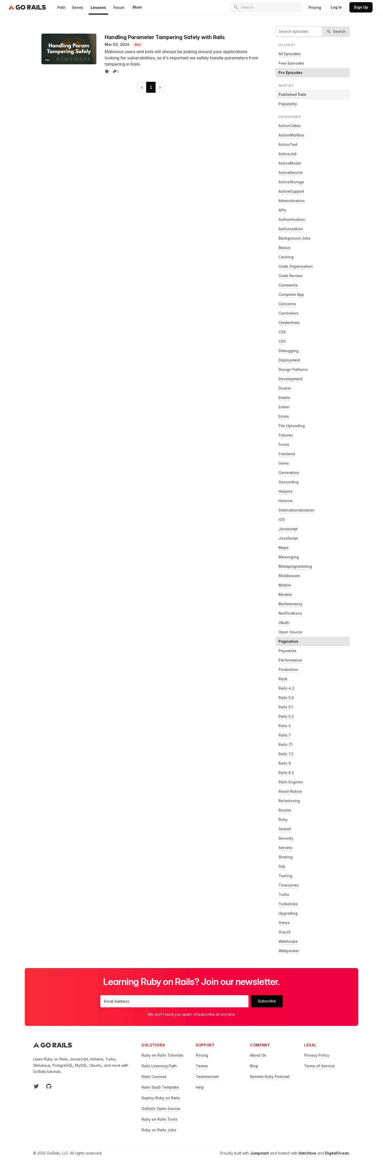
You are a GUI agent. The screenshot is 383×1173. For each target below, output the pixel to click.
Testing (285, 875)
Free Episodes (291, 63)
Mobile (285, 585)
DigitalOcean (337, 1153)
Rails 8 (285, 763)
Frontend (287, 454)
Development (291, 379)
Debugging (289, 350)
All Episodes (290, 54)
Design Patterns (293, 369)
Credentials (289, 322)
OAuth (284, 622)
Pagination (288, 641)
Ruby (283, 819)
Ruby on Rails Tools (159, 1119)
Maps (284, 547)
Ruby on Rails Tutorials (162, 1055)
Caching (286, 257)
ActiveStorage (291, 182)
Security (286, 838)
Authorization (291, 229)
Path (61, 7)
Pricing (314, 7)
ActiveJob (288, 154)
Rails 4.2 (286, 688)
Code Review (290, 275)
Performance (290, 660)
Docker (285, 388)
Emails (284, 397)
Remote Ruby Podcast (270, 1076)
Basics (285, 247)
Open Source (290, 632)
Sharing (286, 857)
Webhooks (288, 941)
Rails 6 (285, 725)
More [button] (137, 7)
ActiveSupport (291, 191)
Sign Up (361, 7)
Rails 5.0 (286, 697)
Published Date (292, 94)
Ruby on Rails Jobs (158, 1130)
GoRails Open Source (160, 1108)
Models (285, 594)
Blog (254, 1066)
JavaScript (288, 538)
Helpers (286, 491)
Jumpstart (259, 1153)
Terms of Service (319, 1066)
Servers (285, 847)
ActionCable (290, 125)
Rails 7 (285, 735)
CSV (282, 341)
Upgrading (288, 913)
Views (284, 922)
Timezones (289, 885)
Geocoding (289, 482)
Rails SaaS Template (160, 1087)
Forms (284, 444)
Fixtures (286, 435)
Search (285, 829)
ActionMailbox (291, 135)
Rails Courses (153, 1076)
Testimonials (207, 1076)
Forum (118, 7)
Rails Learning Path (159, 1066)
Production (288, 669)
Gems (284, 463)
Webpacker (289, 951)
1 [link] (151, 87)
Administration (292, 200)
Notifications (290, 613)
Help (200, 1087)
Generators (289, 472)
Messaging (289, 557)
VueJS (285, 932)
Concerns (287, 304)
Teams (202, 1066)
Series (77, 7)
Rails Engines (291, 782)
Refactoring (289, 800)
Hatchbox (307, 1153)
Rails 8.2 (286, 772)
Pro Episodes (290, 72)
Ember (284, 407)
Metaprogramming (295, 566)
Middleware (289, 575)
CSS (282, 332)
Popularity (288, 104)
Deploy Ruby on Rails (160, 1098)
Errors (284, 416)
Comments (288, 285)
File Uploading (292, 425)
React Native (290, 791)
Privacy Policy (316, 1055)
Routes (285, 810)
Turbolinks (288, 904)
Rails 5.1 (286, 707)
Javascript (288, 529)
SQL (282, 866)
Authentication (292, 219)
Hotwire (286, 500)
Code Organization (296, 266)
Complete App (291, 294)
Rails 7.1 (286, 744)
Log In (336, 7)
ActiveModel (290, 163)
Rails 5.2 (286, 716)
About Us (258, 1055)
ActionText (288, 144)
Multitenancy (290, 604)
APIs (282, 210)
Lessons (98, 7)
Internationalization (296, 510)
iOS (282, 519)
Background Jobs (295, 238)
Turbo (284, 894)
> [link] (160, 87)
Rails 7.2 (286, 754)
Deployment (289, 360)
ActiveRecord (290, 172)
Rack (283, 679)
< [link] (141, 87)
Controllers (289, 313)
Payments (287, 650)
